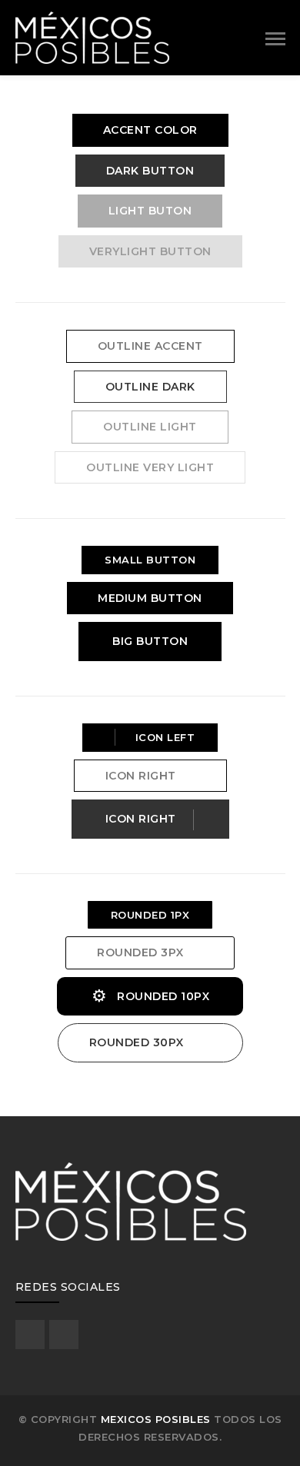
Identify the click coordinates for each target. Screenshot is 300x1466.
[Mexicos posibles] (92, 36)
